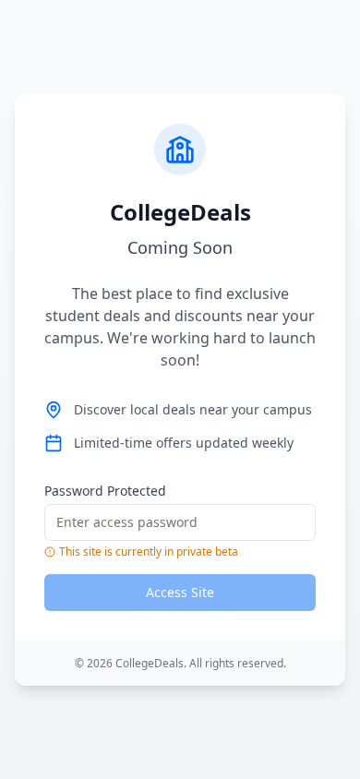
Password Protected (105, 490)
